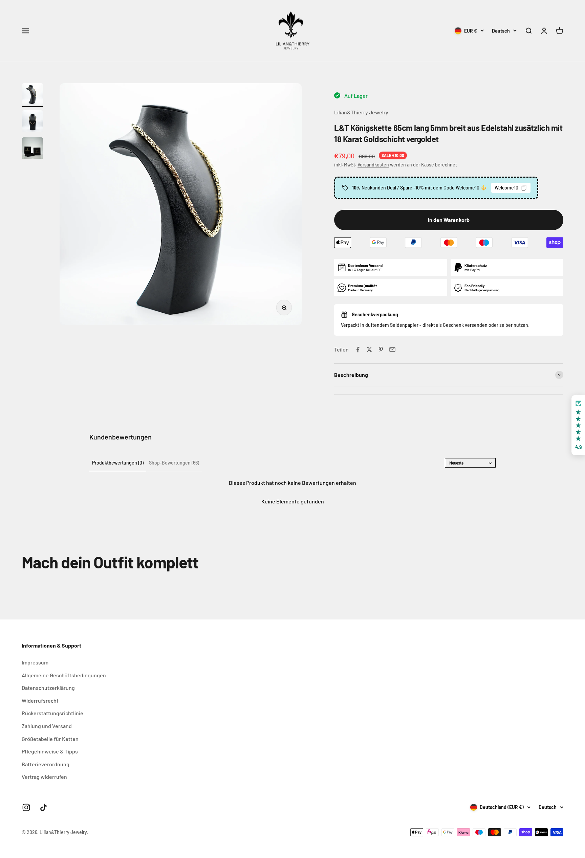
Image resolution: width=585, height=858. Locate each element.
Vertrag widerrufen (44, 776)
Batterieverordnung (45, 764)
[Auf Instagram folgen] (26, 807)
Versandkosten (373, 164)
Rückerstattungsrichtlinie (52, 713)
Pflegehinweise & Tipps (50, 751)
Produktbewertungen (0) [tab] (118, 463)
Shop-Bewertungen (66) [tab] (174, 463)
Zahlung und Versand (47, 726)
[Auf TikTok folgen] (43, 807)
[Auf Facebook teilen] (358, 349)
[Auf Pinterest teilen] (381, 349)
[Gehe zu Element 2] (32, 122)
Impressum (35, 662)
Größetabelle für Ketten (50, 739)
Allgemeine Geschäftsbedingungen (64, 675)
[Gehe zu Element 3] (32, 149)
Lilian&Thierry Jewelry (361, 112)
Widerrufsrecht (40, 700)
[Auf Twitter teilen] (369, 349)
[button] (578, 425)
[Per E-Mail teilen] (392, 349)
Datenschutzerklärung (48, 687)
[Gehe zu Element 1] (32, 95)
